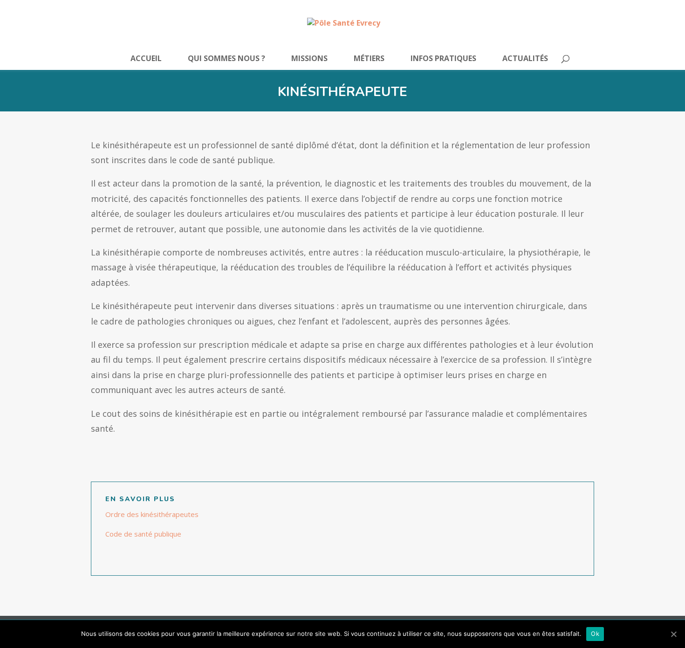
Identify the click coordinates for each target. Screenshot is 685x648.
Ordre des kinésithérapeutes (152, 514)
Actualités (525, 59)
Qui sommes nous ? (226, 59)
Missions (309, 59)
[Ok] (673, 634)
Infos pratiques (443, 59)
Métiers (369, 59)
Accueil (146, 59)
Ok (595, 633)
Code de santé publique (143, 533)
